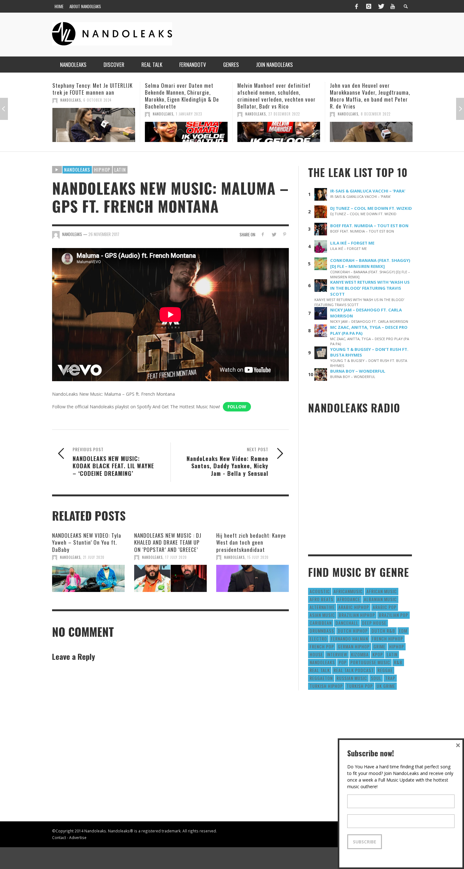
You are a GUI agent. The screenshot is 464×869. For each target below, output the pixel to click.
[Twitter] (381, 6)
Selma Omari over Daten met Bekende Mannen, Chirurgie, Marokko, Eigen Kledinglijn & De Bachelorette (89, 95)
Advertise (77, 837)
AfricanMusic (348, 591)
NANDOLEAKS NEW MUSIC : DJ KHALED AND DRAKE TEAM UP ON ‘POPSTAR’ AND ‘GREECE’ (167, 542)
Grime (379, 646)
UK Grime (386, 686)
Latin (120, 169)
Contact (59, 837)
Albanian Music (380, 599)
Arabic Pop (384, 607)
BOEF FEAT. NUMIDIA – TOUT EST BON (369, 225)
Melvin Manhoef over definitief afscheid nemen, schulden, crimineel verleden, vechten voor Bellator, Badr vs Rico (184, 95)
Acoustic (320, 591)
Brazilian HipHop (357, 615)
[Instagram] (369, 6)
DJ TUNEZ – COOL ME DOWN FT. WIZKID (371, 208)
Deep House (374, 622)
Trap (390, 678)
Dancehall (347, 622)
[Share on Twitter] (273, 234)
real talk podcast (354, 670)
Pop (343, 662)
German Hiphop (354, 646)
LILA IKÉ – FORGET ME (352, 243)
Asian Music (322, 615)
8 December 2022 (283, 113)
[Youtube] (393, 6)
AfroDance (348, 599)
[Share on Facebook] (263, 234)
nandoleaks (322, 662)
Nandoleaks (77, 169)
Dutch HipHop (353, 630)
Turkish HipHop (326, 686)
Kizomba (360, 654)
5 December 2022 (375, 113)
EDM (403, 630)
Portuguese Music (370, 662)
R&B (398, 662)
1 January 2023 (96, 113)
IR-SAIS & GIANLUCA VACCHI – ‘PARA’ (367, 191)
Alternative (322, 607)
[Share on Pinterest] (284, 234)
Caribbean (321, 622)
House (316, 654)
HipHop (102, 169)
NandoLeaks (70, 113)
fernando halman (349, 638)
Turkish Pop (360, 686)
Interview (337, 654)
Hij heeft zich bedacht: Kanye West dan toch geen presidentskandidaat (251, 542)
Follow (237, 407)
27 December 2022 (191, 113)
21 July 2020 (93, 557)
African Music (381, 591)
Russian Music (351, 678)
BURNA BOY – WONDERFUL (357, 371)
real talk (320, 670)
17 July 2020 (176, 557)
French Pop (322, 646)
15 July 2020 (258, 557)
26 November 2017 (103, 234)
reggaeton (321, 678)
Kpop (377, 654)
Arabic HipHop (353, 607)
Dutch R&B (383, 630)
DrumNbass (322, 630)
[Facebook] (356, 6)
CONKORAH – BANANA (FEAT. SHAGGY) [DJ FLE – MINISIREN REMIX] (370, 263)
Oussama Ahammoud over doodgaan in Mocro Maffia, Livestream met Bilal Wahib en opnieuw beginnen (366, 95)
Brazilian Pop (393, 615)
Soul (376, 678)
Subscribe (364, 842)
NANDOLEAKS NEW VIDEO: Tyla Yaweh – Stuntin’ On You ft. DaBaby (86, 542)
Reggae (385, 670)
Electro (318, 638)
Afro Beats (321, 599)
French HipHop (387, 638)
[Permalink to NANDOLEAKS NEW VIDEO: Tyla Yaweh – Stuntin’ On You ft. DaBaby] (88, 578)
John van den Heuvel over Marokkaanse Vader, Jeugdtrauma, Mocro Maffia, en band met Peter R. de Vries (277, 95)
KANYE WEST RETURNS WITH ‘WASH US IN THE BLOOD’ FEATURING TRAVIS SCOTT (370, 288)
